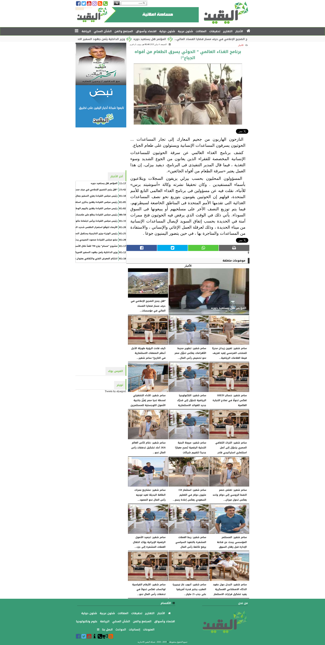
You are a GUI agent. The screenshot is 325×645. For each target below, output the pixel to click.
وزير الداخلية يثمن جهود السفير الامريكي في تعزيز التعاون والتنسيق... (102, 39)
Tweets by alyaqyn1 (115, 391)
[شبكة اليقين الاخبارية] (100, 64)
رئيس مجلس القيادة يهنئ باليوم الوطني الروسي (90, 208)
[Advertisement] (100, 148)
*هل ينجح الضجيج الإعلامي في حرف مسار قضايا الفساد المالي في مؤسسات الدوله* (72, 190)
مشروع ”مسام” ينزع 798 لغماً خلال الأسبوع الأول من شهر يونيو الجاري (80, 246)
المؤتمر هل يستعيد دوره (173, 39)
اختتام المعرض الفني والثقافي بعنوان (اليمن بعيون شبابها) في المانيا (79, 259)
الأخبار (240, 45)
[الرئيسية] (249, 31)
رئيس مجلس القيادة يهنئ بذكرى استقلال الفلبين (90, 202)
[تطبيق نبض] (100, 106)
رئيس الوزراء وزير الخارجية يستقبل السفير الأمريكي (89, 233)
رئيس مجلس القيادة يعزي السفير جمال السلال (92, 196)
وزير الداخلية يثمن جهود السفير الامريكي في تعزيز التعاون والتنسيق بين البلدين (74, 252)
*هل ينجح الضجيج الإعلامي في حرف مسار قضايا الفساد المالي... (240, 39)
